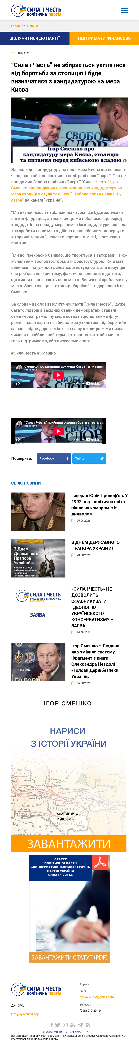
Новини (32, 26)
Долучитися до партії (34, 38)
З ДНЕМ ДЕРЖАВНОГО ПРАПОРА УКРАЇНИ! (95, 545)
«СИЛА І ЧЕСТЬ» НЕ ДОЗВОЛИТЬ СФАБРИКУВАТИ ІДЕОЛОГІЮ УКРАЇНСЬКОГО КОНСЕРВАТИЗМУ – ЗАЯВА (92, 607)
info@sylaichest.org (25, 1014)
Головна (17, 26)
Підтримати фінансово (104, 38)
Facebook (47, 458)
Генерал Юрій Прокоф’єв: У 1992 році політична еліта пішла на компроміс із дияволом (99, 504)
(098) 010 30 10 (90, 1010)
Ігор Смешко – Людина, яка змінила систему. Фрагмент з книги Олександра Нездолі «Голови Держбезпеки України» (96, 661)
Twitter (80, 458)
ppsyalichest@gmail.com (97, 997)
